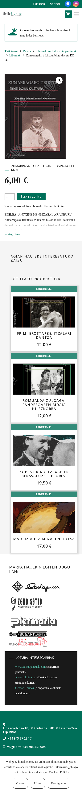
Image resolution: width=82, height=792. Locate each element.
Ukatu (38, 783)
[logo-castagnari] (35, 586)
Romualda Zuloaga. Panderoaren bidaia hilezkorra (44, 404)
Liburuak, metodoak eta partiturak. (56, 51)
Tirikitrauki (11, 51)
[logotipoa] (12, 14)
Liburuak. (15, 55)
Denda (27, 51)
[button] (76, 14)
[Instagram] (76, 4)
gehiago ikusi (13, 234)
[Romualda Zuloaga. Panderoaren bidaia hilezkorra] (44, 379)
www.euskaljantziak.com (30, 666)
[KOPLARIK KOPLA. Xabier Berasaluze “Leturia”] (44, 450)
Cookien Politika (59, 772)
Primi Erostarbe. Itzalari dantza (44, 335)
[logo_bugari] (28, 634)
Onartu (20, 783)
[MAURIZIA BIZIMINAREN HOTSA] (44, 517)
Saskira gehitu (31, 196)
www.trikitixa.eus (26, 677)
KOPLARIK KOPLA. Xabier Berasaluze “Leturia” (44, 473)
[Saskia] (68, 13)
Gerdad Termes (24, 688)
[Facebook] (68, 4)
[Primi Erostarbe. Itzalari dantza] (44, 312)
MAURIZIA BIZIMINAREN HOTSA (44, 539)
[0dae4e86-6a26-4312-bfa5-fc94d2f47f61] (28, 642)
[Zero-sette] (28, 603)
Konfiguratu (58, 783)
